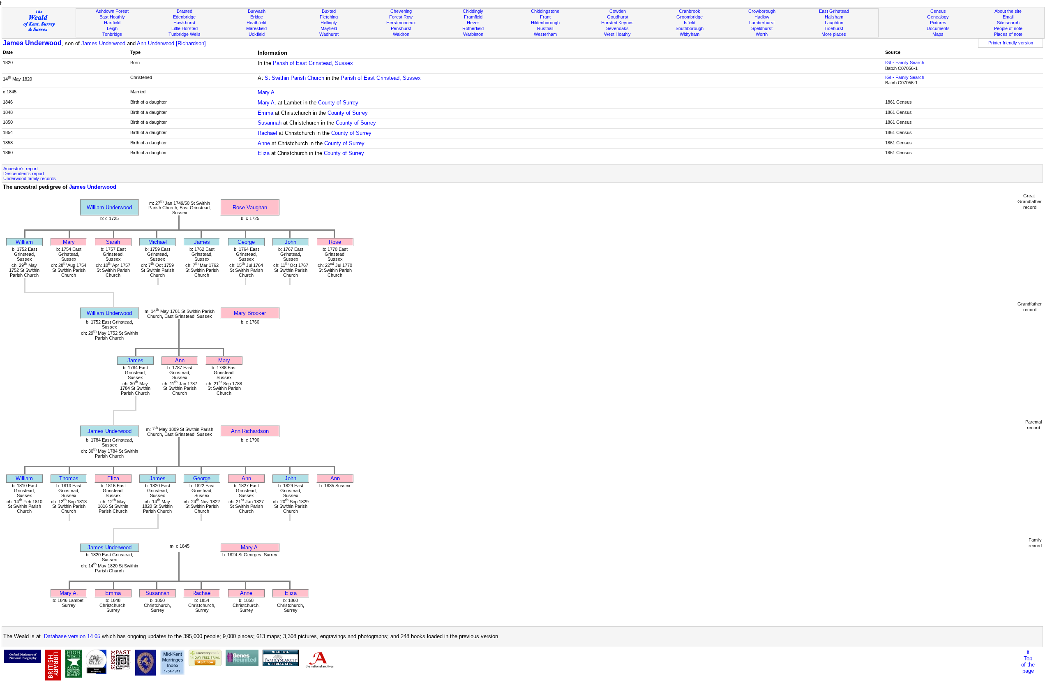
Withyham (689, 34)
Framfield (473, 16)
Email (1008, 16)
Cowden (617, 11)
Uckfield (257, 34)
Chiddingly (473, 11)
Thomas (68, 478)
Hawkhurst (184, 22)
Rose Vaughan (250, 207)
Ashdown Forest (112, 11)
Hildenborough (545, 22)
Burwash (256, 11)
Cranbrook (689, 11)
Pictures (938, 22)
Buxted (329, 11)
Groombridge (689, 16)
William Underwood (109, 207)
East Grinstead (834, 11)
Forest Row (401, 16)
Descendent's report (23, 173)
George (246, 242)
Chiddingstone (545, 11)
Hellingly (329, 22)
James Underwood (32, 42)
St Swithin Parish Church (294, 78)
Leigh (112, 28)
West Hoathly (617, 34)
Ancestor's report (20, 168)
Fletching (329, 16)
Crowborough (761, 11)
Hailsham (834, 16)
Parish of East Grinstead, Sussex (313, 63)
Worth (762, 34)
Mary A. (267, 92)
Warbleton (473, 34)
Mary (69, 242)
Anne (264, 143)
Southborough (690, 28)
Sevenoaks (617, 28)
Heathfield (256, 22)
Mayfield (329, 28)
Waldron (401, 34)
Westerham (545, 34)
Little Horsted (184, 28)
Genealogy (938, 16)
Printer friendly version (1010, 42)
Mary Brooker (250, 313)
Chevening (401, 11)
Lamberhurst (762, 22)
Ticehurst (833, 28)
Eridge (256, 16)
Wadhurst (329, 34)
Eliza (264, 153)
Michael (157, 242)
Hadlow (761, 16)
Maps (938, 34)
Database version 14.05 (72, 636)
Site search (1008, 22)
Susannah (269, 123)
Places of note (1008, 34)
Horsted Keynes (617, 22)
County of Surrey (338, 103)
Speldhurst (762, 28)
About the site (1008, 11)
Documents (938, 28)
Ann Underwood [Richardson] (171, 43)
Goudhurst (617, 16)
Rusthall (545, 28)
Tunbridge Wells (184, 34)
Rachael (267, 133)
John (290, 242)
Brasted (184, 11)
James (202, 242)
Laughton (834, 22)
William (24, 242)
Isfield (689, 22)
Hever (473, 22)
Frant (545, 16)
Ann (180, 360)
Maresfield (256, 28)
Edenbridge (184, 16)
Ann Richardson (250, 431)
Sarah (113, 242)
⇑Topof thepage (1028, 661)
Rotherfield (473, 28)
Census (938, 11)
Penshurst (401, 28)
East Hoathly (112, 16)
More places (833, 34)
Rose (335, 242)
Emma (265, 113)
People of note (1008, 28)
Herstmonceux (401, 22)
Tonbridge (112, 34)
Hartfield (112, 22)
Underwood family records (29, 178)
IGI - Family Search (904, 62)
